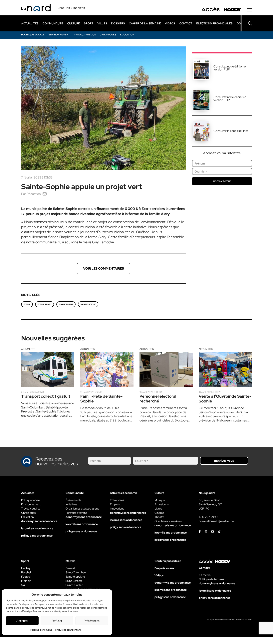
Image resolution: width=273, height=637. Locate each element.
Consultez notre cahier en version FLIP (229, 98)
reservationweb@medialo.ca (216, 521)
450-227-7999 (208, 517)
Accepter (22, 621)
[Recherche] (247, 23)
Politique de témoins (41, 629)
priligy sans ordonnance (37, 535)
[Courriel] (45, 194)
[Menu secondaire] (249, 9)
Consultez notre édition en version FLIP (230, 67)
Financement (66, 304)
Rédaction (34, 194)
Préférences (92, 621)
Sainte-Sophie (88, 304)
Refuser (57, 621)
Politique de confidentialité (68, 629)
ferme (27, 304)
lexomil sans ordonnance (37, 528)
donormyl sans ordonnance (39, 521)
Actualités (28, 349)
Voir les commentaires (103, 268)
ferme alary (45, 304)
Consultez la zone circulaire (230, 131)
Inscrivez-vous (221, 181)
